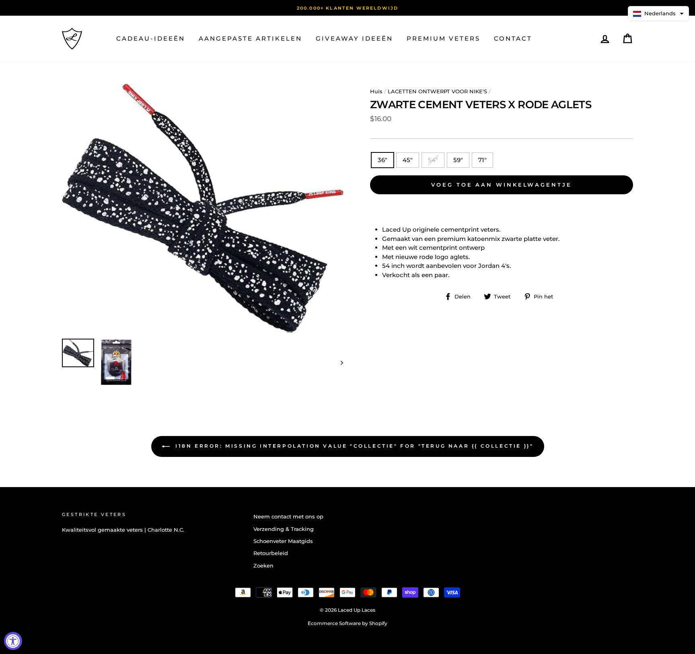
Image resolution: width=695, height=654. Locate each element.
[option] (347, 8)
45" (408, 160)
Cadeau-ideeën (150, 38)
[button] (658, 13)
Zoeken (263, 566)
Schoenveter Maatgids (283, 541)
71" (482, 160)
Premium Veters (443, 38)
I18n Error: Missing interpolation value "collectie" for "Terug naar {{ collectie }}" (353, 446)
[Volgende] (338, 362)
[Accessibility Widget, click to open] (13, 641)
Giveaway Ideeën (354, 38)
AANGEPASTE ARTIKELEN (250, 38)
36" (382, 160)
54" (433, 160)
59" (458, 160)
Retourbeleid (270, 553)
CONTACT (513, 38)
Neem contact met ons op (288, 517)
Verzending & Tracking (283, 529)
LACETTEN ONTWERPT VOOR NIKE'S (437, 91)
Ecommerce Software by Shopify (347, 623)
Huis (376, 91)
